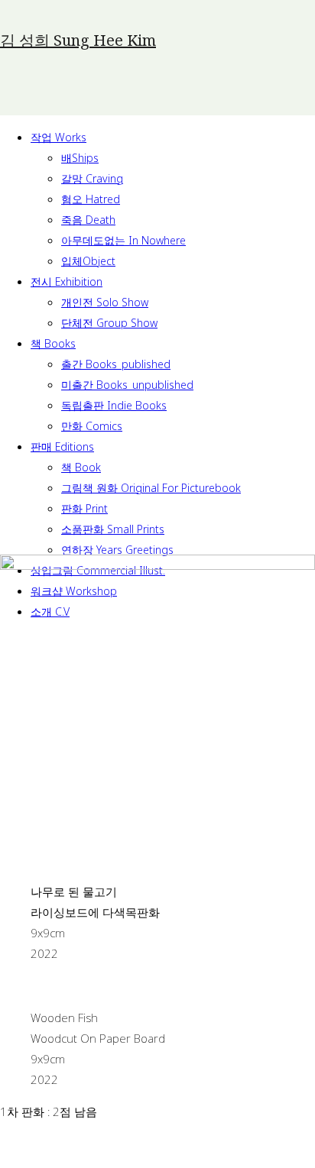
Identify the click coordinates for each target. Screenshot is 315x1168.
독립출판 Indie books (114, 405)
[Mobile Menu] (40, 98)
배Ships (80, 157)
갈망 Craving (92, 178)
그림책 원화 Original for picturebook (151, 487)
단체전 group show (109, 322)
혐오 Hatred (90, 199)
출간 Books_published (115, 364)
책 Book (81, 467)
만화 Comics (91, 426)
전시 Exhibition (66, 281)
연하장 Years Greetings (117, 549)
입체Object (88, 261)
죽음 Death (88, 219)
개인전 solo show (104, 302)
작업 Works (58, 137)
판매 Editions (62, 446)
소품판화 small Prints (112, 529)
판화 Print (84, 508)
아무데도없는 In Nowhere (123, 240)
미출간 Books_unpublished (127, 384)
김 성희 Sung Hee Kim (78, 40)
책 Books (53, 343)
